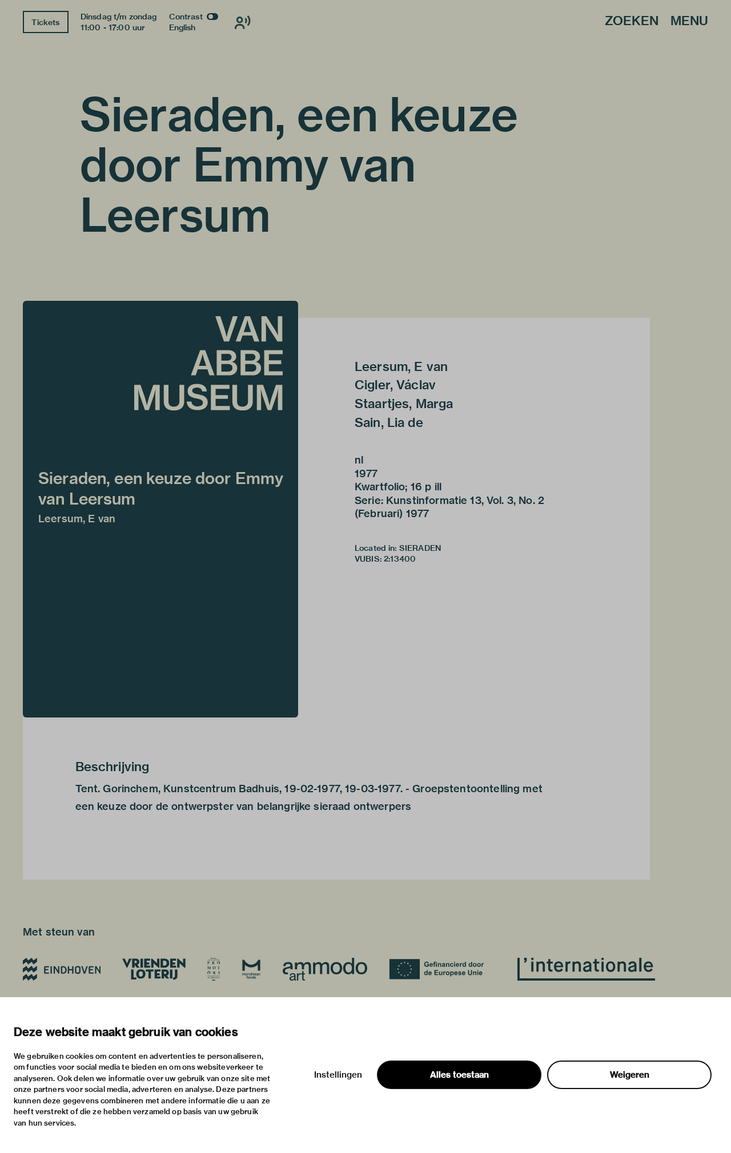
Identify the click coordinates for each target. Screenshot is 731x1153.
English (182, 27)
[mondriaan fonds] (251, 969)
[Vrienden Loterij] (153, 969)
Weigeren (629, 1075)
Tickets (45, 22)
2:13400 (400, 559)
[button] (160, 509)
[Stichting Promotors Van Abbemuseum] (213, 969)
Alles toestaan (459, 1075)
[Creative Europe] (442, 969)
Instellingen (338, 1075)
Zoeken (631, 21)
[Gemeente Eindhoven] (62, 969)
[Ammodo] (325, 969)
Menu (689, 21)
